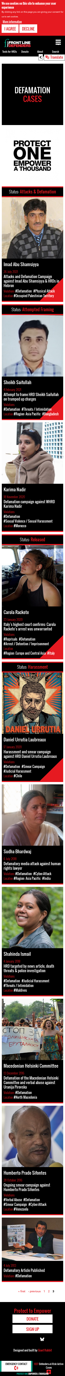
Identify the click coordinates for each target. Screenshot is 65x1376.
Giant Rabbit (45, 1350)
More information (12, 21)
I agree (10, 29)
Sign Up (32, 1329)
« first (21, 1291)
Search (55, 51)
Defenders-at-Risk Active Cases (48, 1365)
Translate (56, 57)
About (40, 51)
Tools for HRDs (9, 51)
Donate (25, 51)
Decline (28, 29)
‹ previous (34, 1291)
